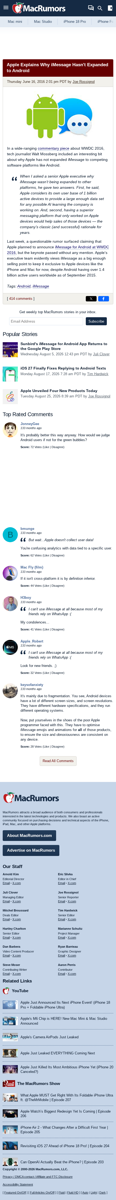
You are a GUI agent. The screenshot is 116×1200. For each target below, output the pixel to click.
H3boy (26, 598)
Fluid (62, 1192)
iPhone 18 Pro (75, 22)
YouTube (20, 990)
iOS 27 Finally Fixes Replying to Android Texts (63, 368)
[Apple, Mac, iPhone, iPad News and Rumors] (39, 14)
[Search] (102, 8)
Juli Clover (101, 354)
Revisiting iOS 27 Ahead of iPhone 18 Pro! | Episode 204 (65, 1146)
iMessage (41, 286)
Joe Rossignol (84, 82)
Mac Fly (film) (32, 567)
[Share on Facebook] (103, 298)
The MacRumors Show (38, 1083)
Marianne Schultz (70, 928)
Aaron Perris (67, 964)
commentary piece (53, 148)
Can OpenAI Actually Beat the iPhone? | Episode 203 (62, 1162)
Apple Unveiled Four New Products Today (59, 391)
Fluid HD (73, 1192)
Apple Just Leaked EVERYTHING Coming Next (58, 1053)
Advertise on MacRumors (31, 850)
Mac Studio (43, 22)
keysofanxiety (32, 685)
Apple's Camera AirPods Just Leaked (50, 1037)
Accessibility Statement (18, 1184)
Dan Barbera (11, 946)
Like (46, 447)
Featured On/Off (15, 1192)
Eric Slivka (65, 874)
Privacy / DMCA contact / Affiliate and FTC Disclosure (38, 1176)
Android (23, 286)
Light (94, 1192)
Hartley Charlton (14, 928)
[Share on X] (91, 298)
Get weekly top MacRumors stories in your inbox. (58, 312)
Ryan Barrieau (68, 946)
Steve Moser (11, 964)
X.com (16, 883)
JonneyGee (30, 424)
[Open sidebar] (110, 9)
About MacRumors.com (29, 835)
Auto (85, 1192)
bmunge (27, 529)
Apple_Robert (32, 641)
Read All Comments (58, 761)
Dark (102, 1192)
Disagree (57, 447)
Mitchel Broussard (16, 910)
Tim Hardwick (97, 374)
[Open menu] (6, 8)
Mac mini (15, 22)
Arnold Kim (11, 874)
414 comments (20, 299)
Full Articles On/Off (42, 1192)
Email (6, 883)
